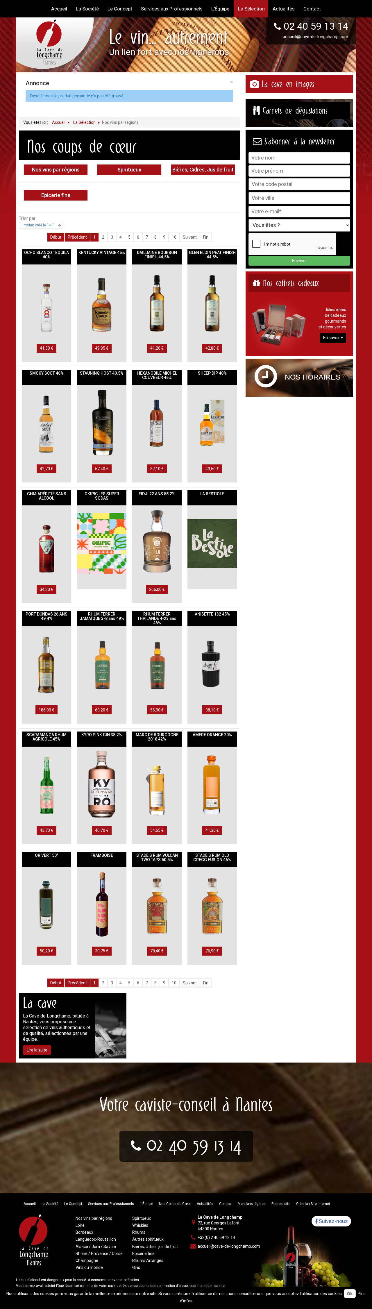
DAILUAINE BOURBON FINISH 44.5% (157, 254)
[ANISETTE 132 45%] (212, 663)
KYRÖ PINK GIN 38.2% (101, 734)
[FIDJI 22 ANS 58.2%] (157, 542)
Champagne (87, 1260)
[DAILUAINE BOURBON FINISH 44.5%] (157, 302)
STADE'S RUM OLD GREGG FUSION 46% (212, 857)
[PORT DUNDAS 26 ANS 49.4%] (46, 663)
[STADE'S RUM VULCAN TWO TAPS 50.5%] (157, 904)
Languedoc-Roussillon (96, 1239)
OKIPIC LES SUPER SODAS (102, 495)
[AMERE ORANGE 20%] (212, 784)
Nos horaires (313, 377)
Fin (205, 237)
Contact (225, 1204)
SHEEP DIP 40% (212, 373)
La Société (50, 1204)
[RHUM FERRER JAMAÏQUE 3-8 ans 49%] (101, 663)
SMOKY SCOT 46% (47, 373)
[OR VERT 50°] (46, 904)
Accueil (30, 1204)
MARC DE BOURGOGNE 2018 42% (157, 736)
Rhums (138, 1232)
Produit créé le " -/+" (38, 225)
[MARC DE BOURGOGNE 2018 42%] (157, 784)
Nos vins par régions (56, 170)
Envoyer (299, 260)
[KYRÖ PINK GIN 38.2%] (101, 784)
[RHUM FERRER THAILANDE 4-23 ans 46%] (157, 663)
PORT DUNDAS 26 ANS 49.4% (46, 616)
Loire (80, 1225)
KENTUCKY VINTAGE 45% (101, 252)
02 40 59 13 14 (316, 26)
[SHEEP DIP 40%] (212, 422)
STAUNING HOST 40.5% (102, 373)
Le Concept (73, 1204)
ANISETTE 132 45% (212, 614)
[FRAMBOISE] (101, 904)
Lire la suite (37, 1050)
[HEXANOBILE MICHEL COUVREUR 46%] (157, 422)
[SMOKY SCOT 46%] (46, 422)
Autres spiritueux (148, 1239)
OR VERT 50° (46, 855)
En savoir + (333, 337)
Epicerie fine (55, 195)
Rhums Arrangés (147, 1260)
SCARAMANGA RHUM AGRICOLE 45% (46, 736)
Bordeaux (84, 1232)
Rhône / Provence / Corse (99, 1253)
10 (174, 237)
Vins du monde (89, 1267)
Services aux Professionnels (111, 1204)
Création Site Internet (313, 1204)
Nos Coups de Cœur (175, 1204)
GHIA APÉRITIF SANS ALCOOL (46, 495)
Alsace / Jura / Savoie (96, 1246)
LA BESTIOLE (212, 493)
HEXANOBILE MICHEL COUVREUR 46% (157, 375)
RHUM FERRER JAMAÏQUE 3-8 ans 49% (102, 616)
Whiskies (140, 1225)
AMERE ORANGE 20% (212, 734)
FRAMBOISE (101, 855)
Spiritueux (129, 170)
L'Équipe (146, 1204)
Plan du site (280, 1204)
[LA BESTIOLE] (212, 542)
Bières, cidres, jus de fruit (155, 1246)
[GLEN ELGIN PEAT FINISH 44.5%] (212, 302)
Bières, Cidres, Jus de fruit (203, 170)
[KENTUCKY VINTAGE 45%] (101, 302)
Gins (136, 1267)
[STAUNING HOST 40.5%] (101, 422)
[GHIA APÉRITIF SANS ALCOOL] (46, 542)
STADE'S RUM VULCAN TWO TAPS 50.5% (157, 857)
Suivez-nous (333, 1221)
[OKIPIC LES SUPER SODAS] (101, 542)
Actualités (205, 1204)
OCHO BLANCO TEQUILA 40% (46, 254)
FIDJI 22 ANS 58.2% (157, 493)
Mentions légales (252, 1204)
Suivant (190, 237)
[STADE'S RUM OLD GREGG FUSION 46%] (212, 904)
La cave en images (288, 84)
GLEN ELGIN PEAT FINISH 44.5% (212, 254)
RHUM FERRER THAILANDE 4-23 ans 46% (156, 618)
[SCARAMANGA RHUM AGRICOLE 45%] (46, 784)
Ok (350, 1293)
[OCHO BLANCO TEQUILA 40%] (46, 302)
